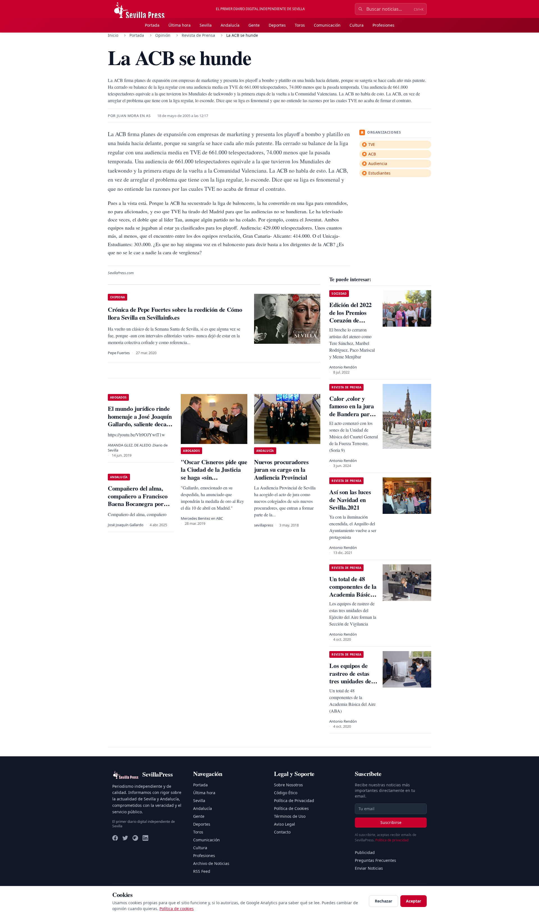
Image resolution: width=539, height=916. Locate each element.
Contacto (282, 832)
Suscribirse (390, 822)
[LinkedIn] (145, 838)
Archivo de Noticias (211, 863)
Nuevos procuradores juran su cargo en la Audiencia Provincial (281, 469)
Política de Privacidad (294, 800)
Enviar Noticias (369, 868)
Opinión (162, 35)
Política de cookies (176, 908)
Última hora (179, 25)
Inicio (113, 35)
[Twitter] (125, 838)
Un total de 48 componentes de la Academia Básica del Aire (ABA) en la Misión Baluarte (353, 594)
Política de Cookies (291, 808)
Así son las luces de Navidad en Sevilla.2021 (350, 499)
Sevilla (206, 25)
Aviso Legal (284, 824)
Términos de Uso (289, 816)
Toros (300, 25)
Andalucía (230, 25)
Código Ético (285, 792)
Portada (152, 25)
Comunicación (327, 25)
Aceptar (413, 901)
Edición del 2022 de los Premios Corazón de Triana (350, 316)
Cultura (357, 25)
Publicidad (365, 852)
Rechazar (383, 901)
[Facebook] (115, 838)
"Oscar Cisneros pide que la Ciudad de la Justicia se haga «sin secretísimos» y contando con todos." (214, 477)
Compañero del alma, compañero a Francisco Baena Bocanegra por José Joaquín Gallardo (138, 500)
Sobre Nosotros (288, 784)
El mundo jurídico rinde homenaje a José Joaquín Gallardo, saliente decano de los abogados (140, 420)
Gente (254, 25)
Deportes (277, 25)
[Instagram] (135, 838)
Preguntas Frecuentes (375, 860)
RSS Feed (201, 871)
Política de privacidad (391, 840)
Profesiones (383, 25)
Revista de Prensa (198, 35)
